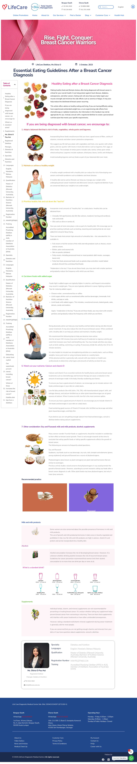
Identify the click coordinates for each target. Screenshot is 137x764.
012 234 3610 (67, 10)
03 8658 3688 (85, 6)
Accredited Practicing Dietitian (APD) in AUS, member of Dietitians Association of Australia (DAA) (10, 239)
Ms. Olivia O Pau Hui (9, 135)
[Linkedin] (108, 759)
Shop (87, 15)
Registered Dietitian (9, 142)
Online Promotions (20, 15)
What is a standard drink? (8, 125)
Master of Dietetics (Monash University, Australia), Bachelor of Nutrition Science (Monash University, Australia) (10, 197)
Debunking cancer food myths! (10, 357)
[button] (15, 84)
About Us (45, 15)
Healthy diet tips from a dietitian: (10, 400)
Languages (10, 165)
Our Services (58, 15)
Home (34, 15)
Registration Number (10, 215)
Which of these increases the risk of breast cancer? (10, 388)
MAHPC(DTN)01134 (13, 220)
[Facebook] (103, 759)
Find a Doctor (75, 15)
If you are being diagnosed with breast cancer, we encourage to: (10, 112)
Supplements (9, 131)
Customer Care (102, 15)
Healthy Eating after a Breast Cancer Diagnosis (10, 98)
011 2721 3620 (85, 10)
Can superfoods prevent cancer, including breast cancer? (10, 371)
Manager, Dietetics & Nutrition (9, 149)
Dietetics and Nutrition (9, 160)
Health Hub (119, 15)
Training (9, 224)
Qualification (10, 180)
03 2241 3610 (67, 6)
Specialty (8, 156)
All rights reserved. (52, 757)
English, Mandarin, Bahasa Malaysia (9, 173)
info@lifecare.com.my (33, 685)
